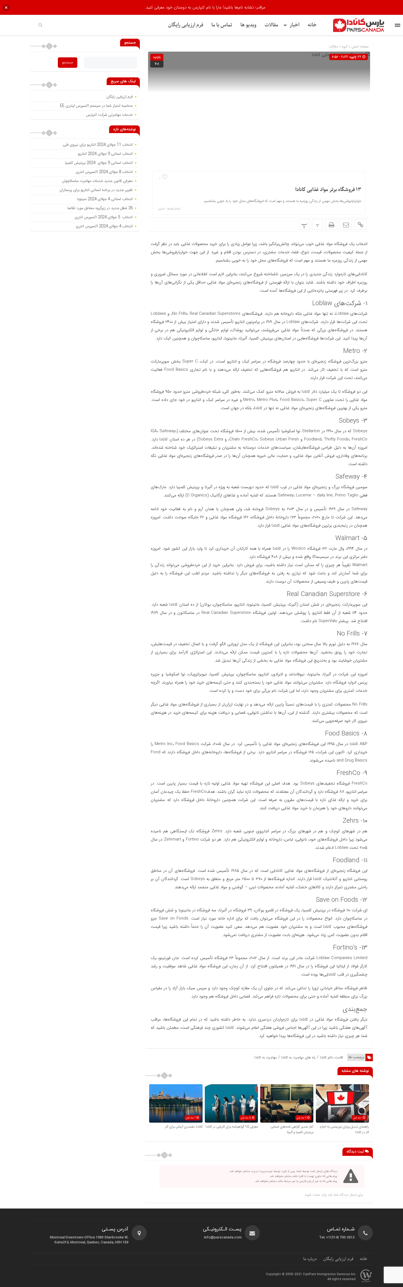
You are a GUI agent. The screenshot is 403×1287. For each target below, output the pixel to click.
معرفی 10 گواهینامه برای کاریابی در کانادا (232, 1126)
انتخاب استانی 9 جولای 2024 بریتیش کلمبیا (99, 163)
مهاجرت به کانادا (265, 1057)
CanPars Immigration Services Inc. (329, 1274)
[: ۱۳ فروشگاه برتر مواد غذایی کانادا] (346, 224)
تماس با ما (221, 25)
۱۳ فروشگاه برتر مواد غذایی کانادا (328, 189)
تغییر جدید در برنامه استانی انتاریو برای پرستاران (96, 190)
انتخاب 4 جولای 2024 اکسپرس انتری (104, 226)
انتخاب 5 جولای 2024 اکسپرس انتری (104, 217)
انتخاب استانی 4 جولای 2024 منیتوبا (104, 199)
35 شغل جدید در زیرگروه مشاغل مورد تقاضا (99, 208)
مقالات (271, 25)
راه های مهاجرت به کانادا (298, 1057)
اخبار (294, 25)
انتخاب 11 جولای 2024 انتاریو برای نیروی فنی (98, 145)
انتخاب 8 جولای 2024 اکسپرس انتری (104, 172)
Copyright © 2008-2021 (284, 1274)
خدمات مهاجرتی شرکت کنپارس (109, 115)
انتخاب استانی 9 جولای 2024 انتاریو (105, 154)
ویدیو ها (248, 25)
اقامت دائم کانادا (331, 1057)
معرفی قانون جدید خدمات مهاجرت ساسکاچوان (97, 181)
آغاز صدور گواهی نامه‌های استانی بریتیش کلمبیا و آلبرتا (292, 1129)
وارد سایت (319, 1194)
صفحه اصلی (359, 46)
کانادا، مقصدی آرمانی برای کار (184, 1126)
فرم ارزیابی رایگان (185, 25)
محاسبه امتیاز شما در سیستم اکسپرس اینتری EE (96, 106)
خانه (312, 25)
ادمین (161, 209)
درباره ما (310, 1259)
